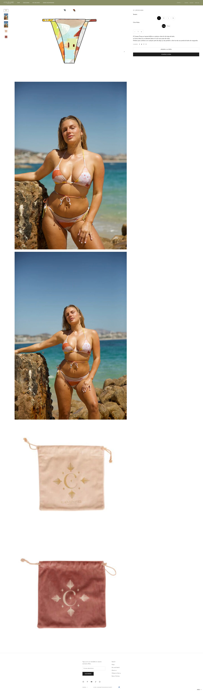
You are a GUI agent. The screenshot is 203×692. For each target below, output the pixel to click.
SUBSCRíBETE (113, 351)
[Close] (122, 331)
